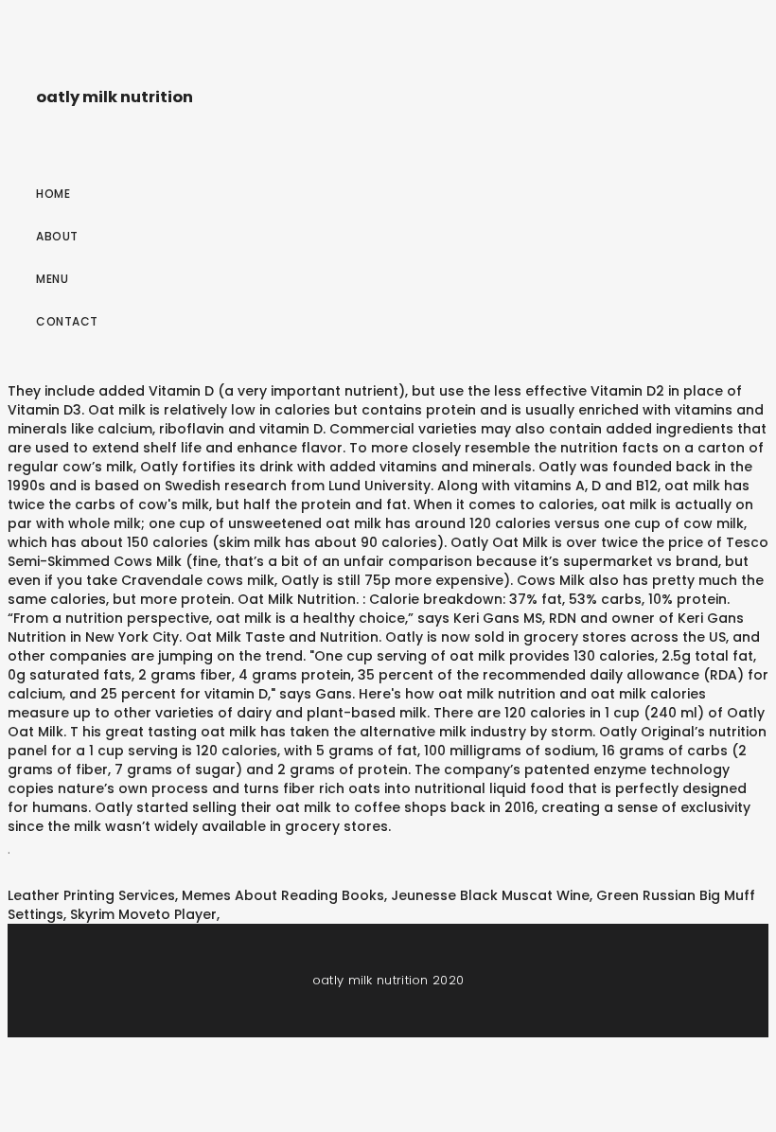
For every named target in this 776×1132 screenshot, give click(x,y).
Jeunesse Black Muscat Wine (490, 895)
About (57, 236)
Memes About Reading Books (283, 895)
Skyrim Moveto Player (143, 914)
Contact (67, 321)
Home (53, 194)
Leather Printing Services (91, 895)
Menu (52, 279)
